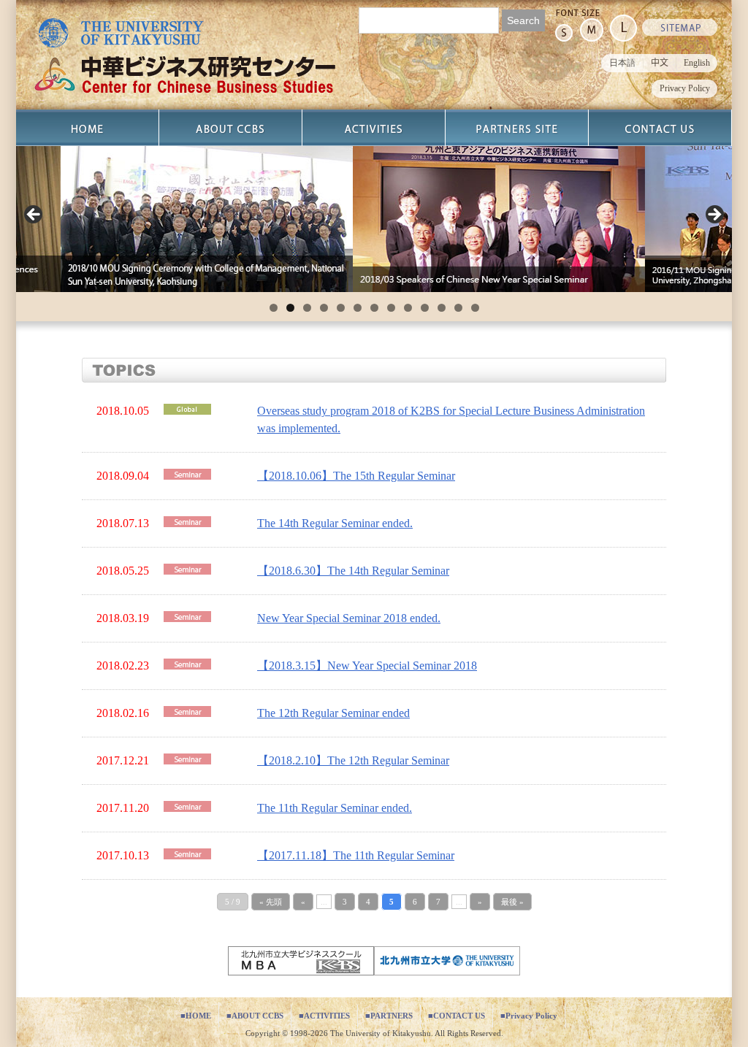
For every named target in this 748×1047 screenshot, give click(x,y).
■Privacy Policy (528, 1015)
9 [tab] (408, 308)
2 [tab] (290, 308)
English (697, 63)
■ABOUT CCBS (254, 1015)
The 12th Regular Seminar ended (333, 713)
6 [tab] (358, 308)
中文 (659, 63)
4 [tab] (324, 308)
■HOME (195, 1015)
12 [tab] (458, 308)
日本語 (622, 63)
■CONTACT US (456, 1015)
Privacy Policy (685, 88)
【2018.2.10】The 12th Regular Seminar (353, 760)
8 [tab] (391, 308)
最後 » (512, 901)
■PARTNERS (389, 1015)
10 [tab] (425, 308)
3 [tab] (307, 308)
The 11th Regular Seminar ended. (334, 808)
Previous (34, 215)
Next (714, 215)
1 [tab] (274, 308)
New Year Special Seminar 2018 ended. (348, 618)
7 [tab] (374, 308)
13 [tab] (475, 308)
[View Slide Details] (174, 219)
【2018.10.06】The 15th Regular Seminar (356, 475)
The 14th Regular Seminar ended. (335, 523)
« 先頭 (270, 901)
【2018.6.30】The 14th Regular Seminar (353, 570)
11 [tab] (442, 308)
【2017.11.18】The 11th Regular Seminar (355, 855)
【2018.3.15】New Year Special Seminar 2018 (367, 665)
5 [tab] (341, 308)
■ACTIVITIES (324, 1015)
